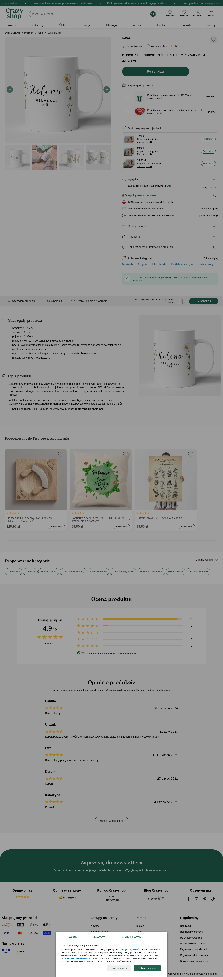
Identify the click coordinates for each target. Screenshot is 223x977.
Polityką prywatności (130, 950)
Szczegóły (100, 936)
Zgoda (73, 936)
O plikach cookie (131, 936)
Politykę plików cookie (77, 958)
